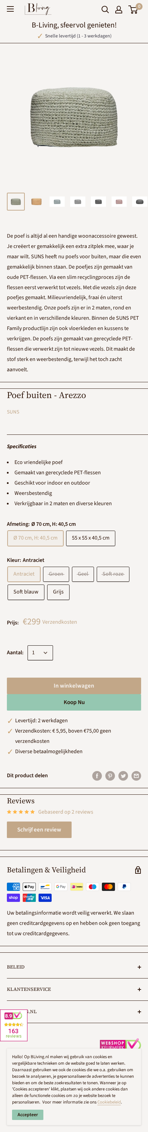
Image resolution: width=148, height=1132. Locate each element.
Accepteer (28, 1114)
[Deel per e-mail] (136, 776)
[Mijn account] (118, 9)
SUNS (13, 412)
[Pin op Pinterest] (110, 776)
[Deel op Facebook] (97, 776)
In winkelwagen (74, 686)
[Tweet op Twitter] (123, 776)
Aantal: (15, 652)
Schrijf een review (39, 830)
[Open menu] (10, 9)
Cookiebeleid (109, 1102)
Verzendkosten (59, 622)
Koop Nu (74, 702)
